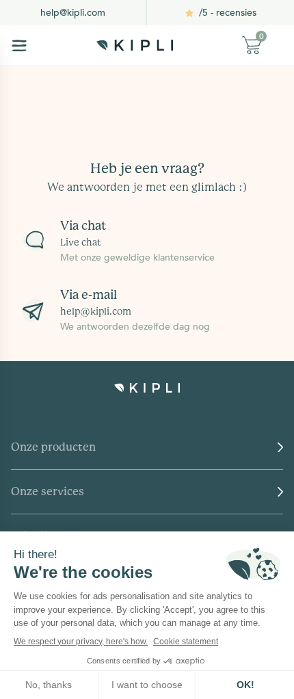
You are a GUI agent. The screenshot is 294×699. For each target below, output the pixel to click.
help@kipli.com (72, 12)
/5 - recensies (227, 12)
